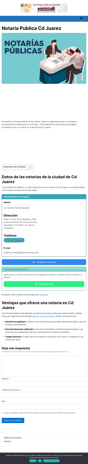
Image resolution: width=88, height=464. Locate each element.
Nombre (6, 379)
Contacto (7, 441)
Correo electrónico (11, 390)
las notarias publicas (45, 316)
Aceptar (33, 461)
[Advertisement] (44, 102)
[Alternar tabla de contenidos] (29, 167)
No (40, 461)
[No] (85, 458)
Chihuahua (43, 295)
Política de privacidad (51, 461)
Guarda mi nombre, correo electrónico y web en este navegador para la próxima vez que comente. (40, 413)
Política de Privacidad (12, 437)
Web (3, 401)
